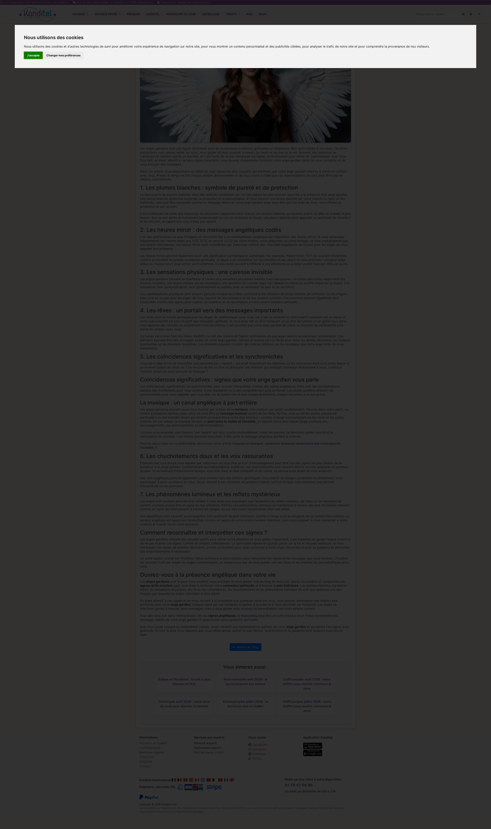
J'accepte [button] (33, 55)
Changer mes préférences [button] (63, 55)
